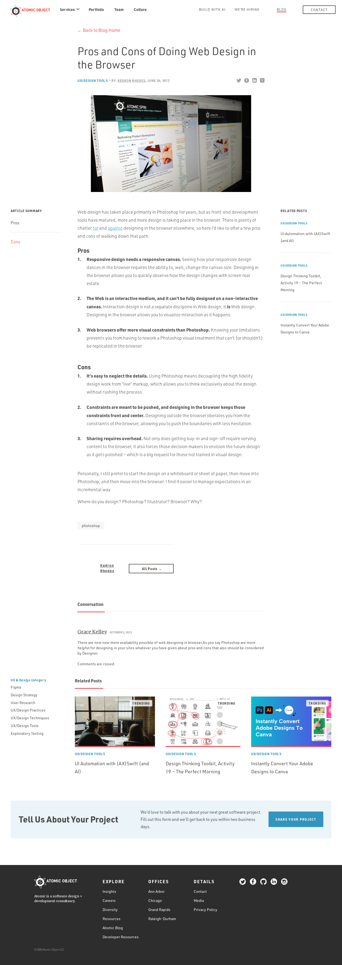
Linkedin (254, 80)
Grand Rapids (159, 909)
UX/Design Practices (28, 710)
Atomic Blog (113, 927)
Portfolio (96, 9)
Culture (140, 9)
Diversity (110, 909)
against (115, 228)
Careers (109, 900)
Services (67, 9)
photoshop (91, 525)
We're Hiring (247, 9)
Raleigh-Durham (162, 918)
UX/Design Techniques (30, 718)
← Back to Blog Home (98, 30)
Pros (15, 222)
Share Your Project (295, 819)
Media (199, 900)
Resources (112, 918)
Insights (109, 891)
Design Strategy (24, 695)
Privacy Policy (205, 909)
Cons (15, 241)
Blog (281, 9)
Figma (16, 687)
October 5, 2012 (121, 632)
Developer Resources (121, 937)
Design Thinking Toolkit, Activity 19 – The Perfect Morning (301, 283)
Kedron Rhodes (107, 568)
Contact (319, 9)
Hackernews (262, 80)
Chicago (155, 900)
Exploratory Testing (27, 733)
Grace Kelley (92, 632)
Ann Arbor (156, 891)
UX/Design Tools (92, 80)
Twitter (238, 80)
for (95, 228)
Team (119, 9)
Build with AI (212, 9)
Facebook (246, 80)
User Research (23, 702)
